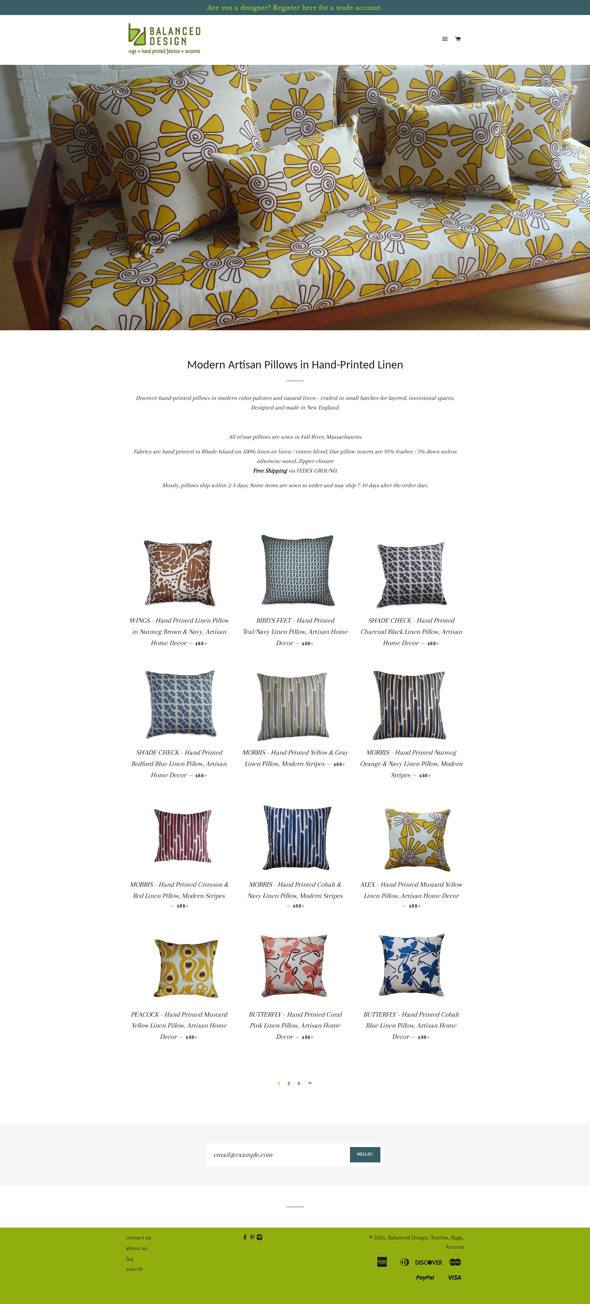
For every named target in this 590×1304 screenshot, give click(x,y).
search (134, 1269)
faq (130, 1259)
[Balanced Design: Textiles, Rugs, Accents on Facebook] (245, 1237)
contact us (138, 1237)
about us (136, 1248)
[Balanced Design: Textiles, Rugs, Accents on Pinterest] (252, 1237)
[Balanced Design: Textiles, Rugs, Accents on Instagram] (260, 1237)
